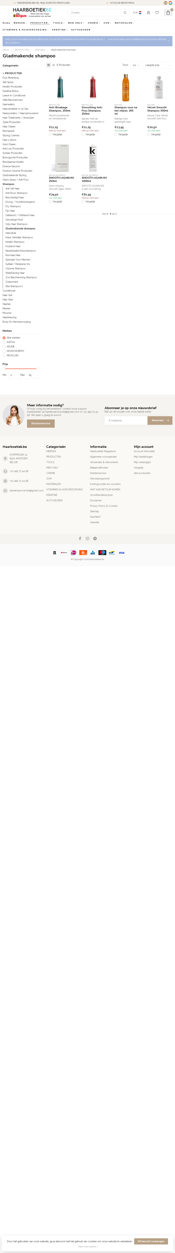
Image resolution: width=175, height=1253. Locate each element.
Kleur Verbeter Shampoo (19, 237)
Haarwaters (9, 104)
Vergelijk (57, 134)
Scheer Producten (12, 153)
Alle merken (13, 337)
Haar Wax (8, 299)
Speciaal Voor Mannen (17, 259)
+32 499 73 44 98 (19, 471)
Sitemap (94, 511)
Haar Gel (7, 295)
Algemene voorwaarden (103, 456)
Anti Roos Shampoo (16, 193)
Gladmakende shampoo (63, 49)
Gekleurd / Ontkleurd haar (20, 215)
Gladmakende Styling (14, 175)
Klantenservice (40, 423)
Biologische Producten (15, 157)
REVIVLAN (12, 355)
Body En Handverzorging (17, 321)
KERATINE (59, 30)
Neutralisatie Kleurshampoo (20, 250)
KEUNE (11, 346)
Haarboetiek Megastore (103, 451)
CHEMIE (93, 23)
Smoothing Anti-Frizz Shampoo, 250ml (92, 110)
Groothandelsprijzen (101, 495)
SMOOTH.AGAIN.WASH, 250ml (60, 179)
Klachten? (95, 516)
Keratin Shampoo (14, 241)
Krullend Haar (13, 246)
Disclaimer (96, 500)
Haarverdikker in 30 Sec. (16, 108)
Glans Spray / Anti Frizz (16, 179)
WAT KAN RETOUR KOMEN (105, 489)
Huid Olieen (9, 144)
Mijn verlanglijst (142, 462)
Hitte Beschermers (13, 100)
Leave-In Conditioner (14, 95)
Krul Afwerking (11, 77)
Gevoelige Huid (14, 219)
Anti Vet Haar (12, 188)
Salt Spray (8, 82)
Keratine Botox (11, 91)
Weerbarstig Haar (15, 273)
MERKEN (19, 23)
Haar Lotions (9, 140)
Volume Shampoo (15, 268)
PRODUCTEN (39, 23)
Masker (6, 308)
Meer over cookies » (88, 1246)
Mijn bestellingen (143, 456)
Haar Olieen (9, 126)
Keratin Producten (12, 86)
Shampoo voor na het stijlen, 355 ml (126, 110)
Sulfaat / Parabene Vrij (17, 264)
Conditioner (9, 290)
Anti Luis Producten (13, 148)
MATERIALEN (123, 23)
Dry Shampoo (13, 206)
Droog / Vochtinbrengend (20, 202)
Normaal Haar (13, 255)
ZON (107, 23)
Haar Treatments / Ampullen (18, 117)
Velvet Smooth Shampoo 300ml (157, 109)
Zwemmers (11, 281)
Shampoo (40, 49)
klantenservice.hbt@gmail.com (27, 490)
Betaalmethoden (99, 467)
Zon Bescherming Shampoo (21, 277)
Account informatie (144, 451)
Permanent (8, 131)
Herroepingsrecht (100, 478)
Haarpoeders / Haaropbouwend (20, 113)
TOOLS (58, 23)
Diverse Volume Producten (17, 170)
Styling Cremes (11, 135)
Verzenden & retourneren (104, 462)
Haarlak (7, 304)
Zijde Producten (11, 122)
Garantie (94, 522)
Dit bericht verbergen (151, 1241)
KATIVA (11, 342)
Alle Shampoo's (14, 286)
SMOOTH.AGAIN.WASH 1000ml (93, 179)
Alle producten (142, 473)
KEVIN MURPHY (15, 351)
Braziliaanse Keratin (13, 162)
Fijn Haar (10, 210)
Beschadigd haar (14, 197)
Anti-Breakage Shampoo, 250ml (60, 109)
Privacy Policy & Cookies (104, 506)
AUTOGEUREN (81, 30)
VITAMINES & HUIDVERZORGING (25, 30)
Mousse (7, 313)
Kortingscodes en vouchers (105, 484)
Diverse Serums (11, 166)
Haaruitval (10, 233)
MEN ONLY (75, 23)
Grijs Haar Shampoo (16, 224)
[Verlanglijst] (157, 12)
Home (6, 23)
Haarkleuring (9, 317)
